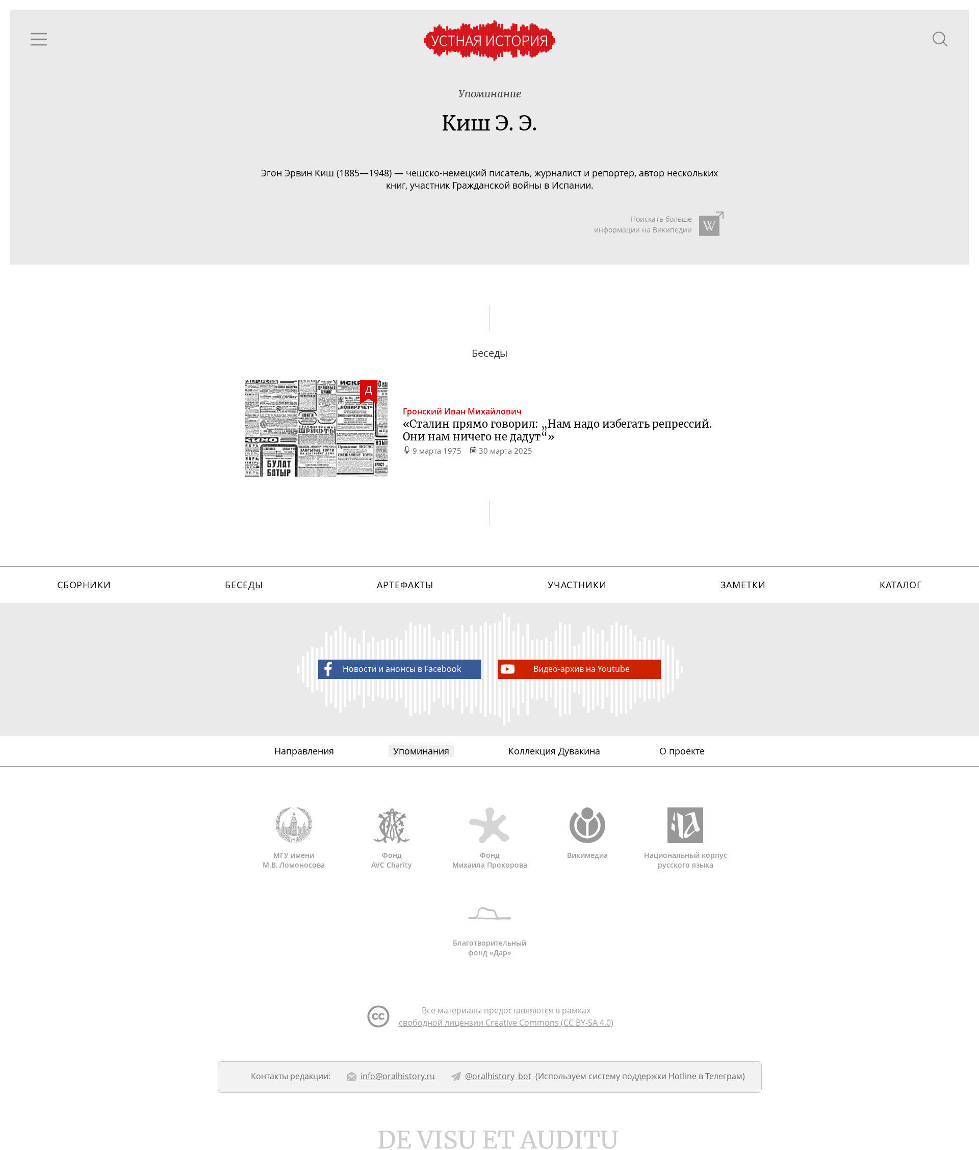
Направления (304, 751)
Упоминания (421, 751)
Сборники (84, 585)
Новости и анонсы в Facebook (402, 668)
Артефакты (405, 585)
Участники (577, 585)
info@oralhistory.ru (397, 1076)
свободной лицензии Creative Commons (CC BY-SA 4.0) (506, 1022)
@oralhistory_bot (498, 1076)
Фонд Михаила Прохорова (489, 860)
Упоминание (489, 93)
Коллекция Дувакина (554, 751)
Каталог (901, 585)
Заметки (742, 585)
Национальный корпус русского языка (685, 860)
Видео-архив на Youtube (581, 668)
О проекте (682, 751)
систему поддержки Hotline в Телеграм (665, 1076)
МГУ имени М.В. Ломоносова (294, 860)
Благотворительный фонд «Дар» (489, 947)
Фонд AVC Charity (391, 860)
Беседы (244, 585)
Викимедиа (587, 855)
